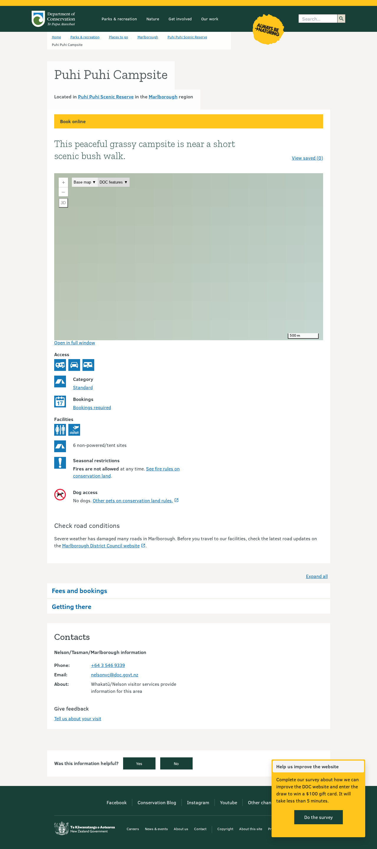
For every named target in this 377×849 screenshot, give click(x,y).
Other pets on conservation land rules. (133, 500)
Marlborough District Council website (101, 545)
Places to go (118, 36)
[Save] (316, 147)
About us (181, 828)
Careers (133, 828)
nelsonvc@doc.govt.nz (114, 674)
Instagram (198, 802)
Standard (83, 387)
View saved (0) (307, 158)
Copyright (225, 828)
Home (56, 36)
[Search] (341, 18)
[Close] (359, 766)
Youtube (228, 802)
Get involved (180, 19)
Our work (209, 19)
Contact (200, 828)
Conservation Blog (157, 802)
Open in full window (74, 342)
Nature (152, 19)
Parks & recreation (119, 19)
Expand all (317, 576)
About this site (250, 828)
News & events (156, 828)
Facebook (117, 802)
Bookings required (92, 407)
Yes (139, 763)
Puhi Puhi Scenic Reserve (187, 36)
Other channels (264, 802)
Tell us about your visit (77, 718)
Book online (73, 121)
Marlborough (148, 36)
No (176, 763)
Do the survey (318, 817)
